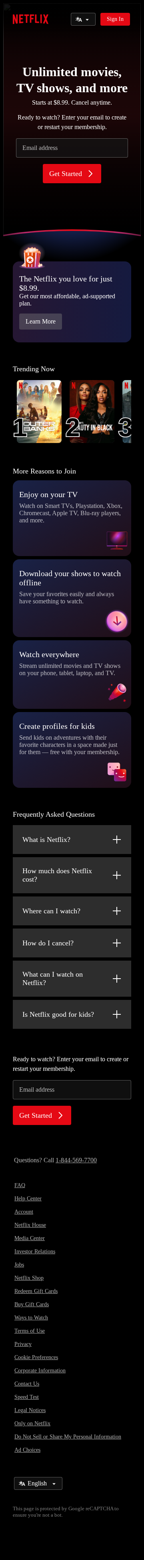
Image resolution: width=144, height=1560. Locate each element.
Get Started (65, 174)
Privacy (23, 1344)
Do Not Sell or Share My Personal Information (67, 1437)
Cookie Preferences (36, 1357)
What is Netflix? (46, 840)
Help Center (28, 1199)
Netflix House (30, 1225)
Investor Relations (34, 1251)
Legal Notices (30, 1410)
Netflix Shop (29, 1278)
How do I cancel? (48, 943)
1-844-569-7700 (76, 1160)
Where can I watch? (51, 911)
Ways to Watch (31, 1318)
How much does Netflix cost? (57, 875)
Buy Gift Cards (31, 1304)
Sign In (115, 19)
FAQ (19, 1185)
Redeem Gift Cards (36, 1291)
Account (23, 1212)
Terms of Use (29, 1331)
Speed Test (26, 1397)
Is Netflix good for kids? (58, 1014)
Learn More (41, 321)
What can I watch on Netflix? (52, 978)
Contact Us (26, 1384)
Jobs (19, 1265)
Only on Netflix (32, 1423)
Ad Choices (27, 1450)
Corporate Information (40, 1371)
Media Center (29, 1238)
